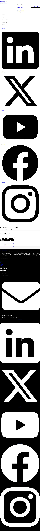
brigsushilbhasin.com (3, 1)
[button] (20, 5)
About (1, 262)
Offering (1, 264)
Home (1, 261)
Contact (1, 265)
